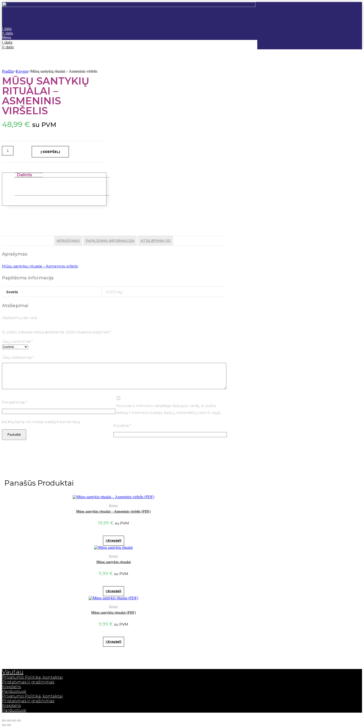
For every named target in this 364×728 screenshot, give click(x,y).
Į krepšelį (50, 152)
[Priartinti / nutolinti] (19, 720)
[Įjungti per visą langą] (14, 720)
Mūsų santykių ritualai (113, 562)
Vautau (13, 671)
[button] (129, 37)
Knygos (22, 71)
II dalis (7, 33)
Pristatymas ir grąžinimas (28, 682)
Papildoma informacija (110, 240)
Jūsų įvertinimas (17, 341)
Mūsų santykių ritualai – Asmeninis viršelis (40, 266)
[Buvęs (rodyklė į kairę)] (4, 725)
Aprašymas (68, 240)
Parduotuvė (14, 691)
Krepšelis (11, 686)
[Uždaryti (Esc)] (4, 720)
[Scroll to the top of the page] (3, 715)
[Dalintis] (9, 720)
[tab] (68, 241)
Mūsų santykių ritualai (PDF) (113, 612)
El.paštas (122, 425)
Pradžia (8, 71)
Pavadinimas (14, 402)
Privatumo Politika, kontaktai (32, 677)
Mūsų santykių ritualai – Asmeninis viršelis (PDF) (113, 511)
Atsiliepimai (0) (155, 240)
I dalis (7, 42)
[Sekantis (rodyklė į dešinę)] (9, 725)
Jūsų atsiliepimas (18, 357)
